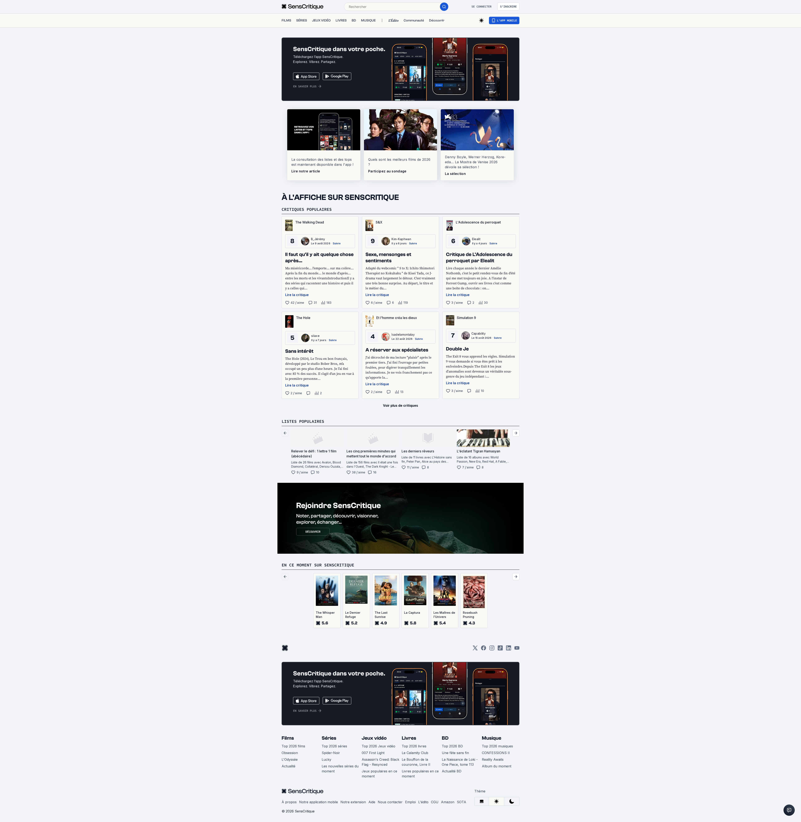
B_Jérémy (318, 239)
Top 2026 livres (414, 746)
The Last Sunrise (381, 615)
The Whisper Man (325, 615)
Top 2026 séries (334, 746)
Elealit (476, 239)
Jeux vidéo (374, 738)
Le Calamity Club (415, 753)
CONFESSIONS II (496, 753)
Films (288, 738)
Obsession (290, 753)
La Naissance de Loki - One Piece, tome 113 (460, 762)
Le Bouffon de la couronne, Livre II (416, 762)
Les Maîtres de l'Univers (444, 615)
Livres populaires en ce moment (420, 773)
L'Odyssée (290, 759)
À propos (289, 802)
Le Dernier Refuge (352, 615)
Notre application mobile (318, 802)
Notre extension (353, 802)
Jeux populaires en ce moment (379, 773)
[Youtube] (516, 649)
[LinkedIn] (508, 649)
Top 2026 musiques (497, 746)
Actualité (288, 766)
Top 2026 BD (452, 746)
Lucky (326, 759)
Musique (491, 738)
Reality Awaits (493, 759)
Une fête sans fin (455, 753)
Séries (329, 738)
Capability (478, 333)
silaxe (315, 336)
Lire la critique (297, 295)
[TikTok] (500, 649)
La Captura (412, 612)
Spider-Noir (331, 753)
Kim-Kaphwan (401, 239)
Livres (409, 738)
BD (445, 738)
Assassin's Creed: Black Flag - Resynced (380, 762)
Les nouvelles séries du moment (340, 768)
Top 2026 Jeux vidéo (378, 746)
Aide (371, 802)
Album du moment (496, 766)
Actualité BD (451, 771)
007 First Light (373, 753)
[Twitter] (475, 649)
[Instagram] (491, 649)
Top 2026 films (293, 746)
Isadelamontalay (403, 334)
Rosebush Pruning (470, 615)
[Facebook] (483, 649)
